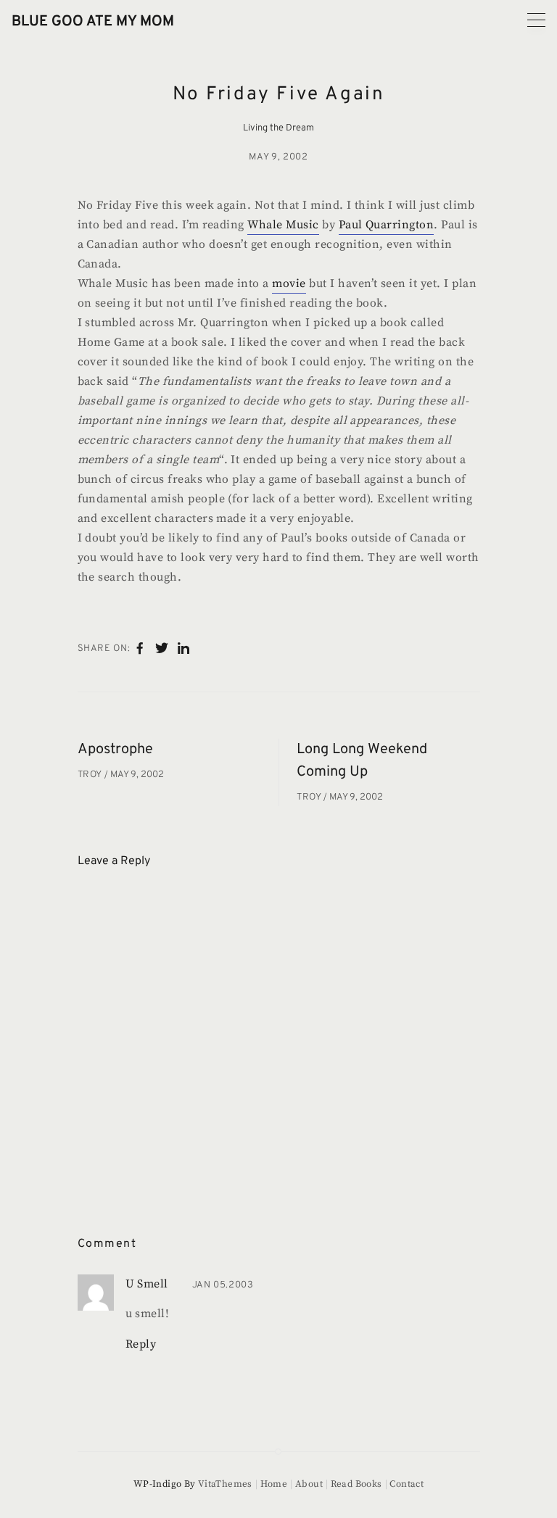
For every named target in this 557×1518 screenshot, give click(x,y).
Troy (91, 775)
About (309, 1484)
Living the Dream (278, 128)
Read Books (356, 1484)
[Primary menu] (536, 20)
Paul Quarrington (386, 224)
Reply (141, 1344)
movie (288, 283)
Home (273, 1484)
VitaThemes (225, 1484)
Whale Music (282, 224)
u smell (146, 1284)
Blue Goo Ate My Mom (93, 21)
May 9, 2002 (278, 157)
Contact (406, 1484)
